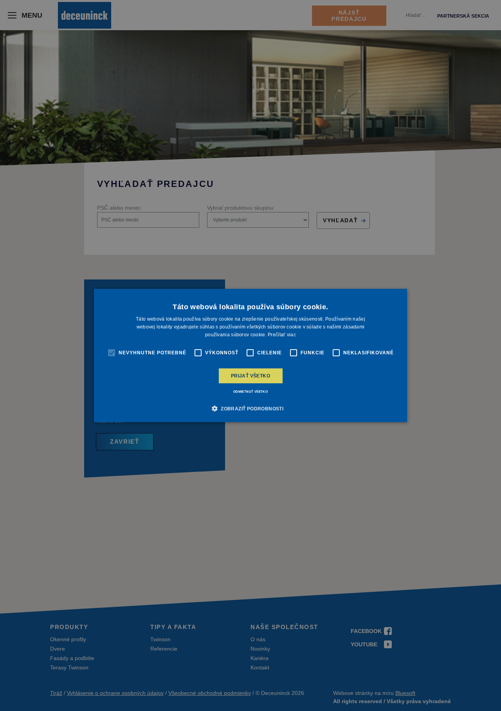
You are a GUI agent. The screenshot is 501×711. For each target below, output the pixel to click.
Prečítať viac (282, 334)
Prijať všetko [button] (250, 376)
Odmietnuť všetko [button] (250, 392)
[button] (250, 408)
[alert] (250, 355)
